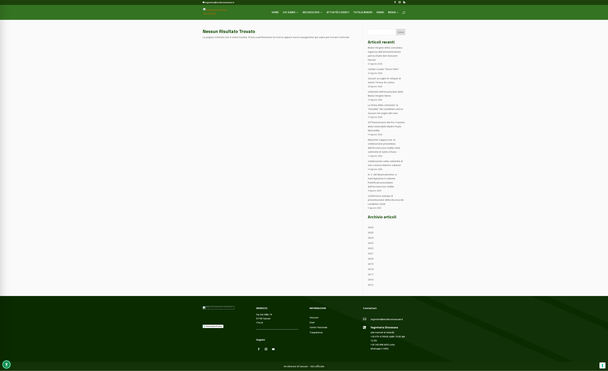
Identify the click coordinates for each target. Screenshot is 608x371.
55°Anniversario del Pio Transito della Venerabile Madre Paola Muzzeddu (386, 126)
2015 (371, 284)
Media (392, 12)
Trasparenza (316, 332)
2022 (371, 248)
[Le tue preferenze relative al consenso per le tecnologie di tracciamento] (602, 365)
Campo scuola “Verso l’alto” (383, 69)
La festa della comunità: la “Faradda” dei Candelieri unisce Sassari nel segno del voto (385, 109)
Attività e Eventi (338, 12)
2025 (371, 232)
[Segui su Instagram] (266, 349)
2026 (371, 227)
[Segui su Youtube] (273, 349)
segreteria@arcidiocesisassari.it (386, 319)
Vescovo (314, 317)
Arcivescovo (311, 12)
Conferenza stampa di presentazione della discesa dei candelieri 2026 (386, 199)
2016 (371, 279)
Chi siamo (289, 12)
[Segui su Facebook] (258, 349)
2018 (371, 269)
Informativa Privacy (214, 326)
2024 (371, 237)
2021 (371, 253)
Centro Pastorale (318, 327)
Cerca (401, 32)
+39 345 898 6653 (379, 344)
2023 (371, 242)
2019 (371, 263)
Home (275, 12)
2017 (371, 274)
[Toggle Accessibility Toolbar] (6, 364)
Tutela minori (363, 12)
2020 (371, 258)
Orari (380, 12)
